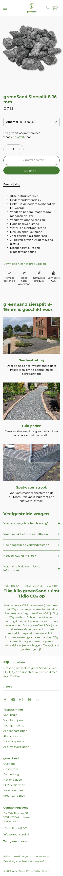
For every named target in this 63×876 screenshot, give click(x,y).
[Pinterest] (29, 699)
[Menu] (5, 8)
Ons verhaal (11, 769)
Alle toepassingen (15, 730)
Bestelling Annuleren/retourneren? (23, 861)
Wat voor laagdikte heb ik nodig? (26, 523)
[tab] (13, 184)
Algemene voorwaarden (36, 856)
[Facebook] (5, 699)
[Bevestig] (58, 687)
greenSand (18, 871)
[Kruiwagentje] (56, 8)
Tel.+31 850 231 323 (15, 827)
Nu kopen (31, 171)
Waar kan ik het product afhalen (25, 534)
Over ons (9, 763)
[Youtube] (13, 699)
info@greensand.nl (16, 834)
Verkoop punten (14, 741)
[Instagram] (21, 699)
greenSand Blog (14, 795)
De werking (11, 774)
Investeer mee (13, 790)
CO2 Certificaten (14, 785)
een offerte (18, 137)
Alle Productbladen (16, 746)
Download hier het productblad (24, 263)
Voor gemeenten (14, 725)
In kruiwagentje (31, 160)
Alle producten (13, 736)
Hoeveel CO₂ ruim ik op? (19, 555)
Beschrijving (11, 184)
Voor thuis (10, 714)
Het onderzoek (13, 779)
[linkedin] (37, 699)
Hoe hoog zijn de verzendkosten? (26, 545)
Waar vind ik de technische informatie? (21, 568)
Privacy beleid (11, 856)
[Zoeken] (49, 8)
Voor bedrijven (13, 720)
